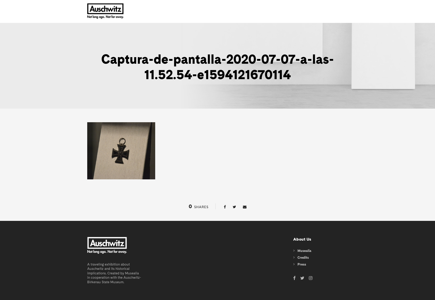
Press (301, 264)
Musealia (304, 251)
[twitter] (302, 278)
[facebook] (294, 278)
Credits (303, 258)
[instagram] (310, 278)
